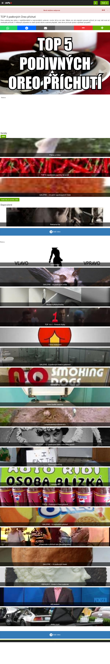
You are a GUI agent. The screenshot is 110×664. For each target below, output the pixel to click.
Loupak (8, 2)
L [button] (95, 3)
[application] (55, 63)
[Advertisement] (55, 113)
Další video (56, 232)
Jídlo (3, 136)
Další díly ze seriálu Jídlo (9, 200)
